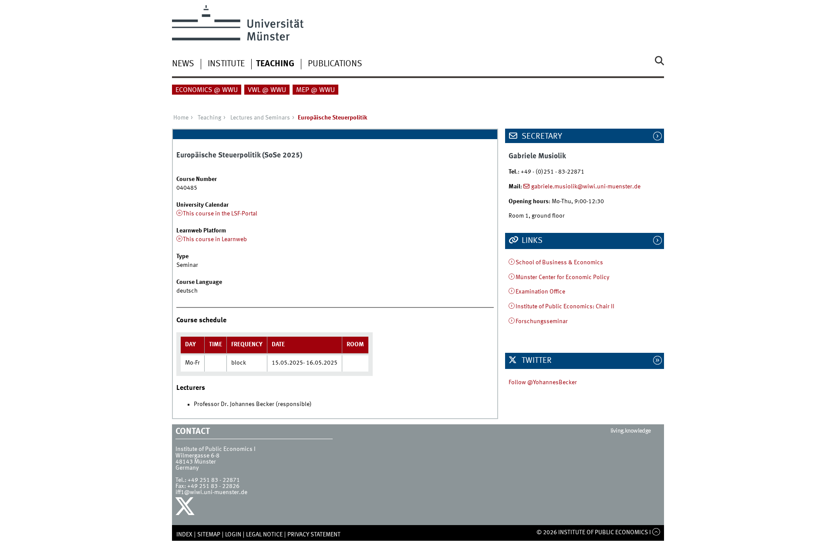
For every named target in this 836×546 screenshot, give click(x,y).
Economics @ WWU (206, 90)
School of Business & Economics (559, 262)
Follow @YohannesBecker (543, 382)
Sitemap (208, 535)
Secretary (541, 136)
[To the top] (656, 532)
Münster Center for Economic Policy (562, 277)
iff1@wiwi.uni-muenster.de (211, 492)
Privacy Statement (313, 535)
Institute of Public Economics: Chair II (565, 307)
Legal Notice (264, 535)
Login (233, 535)
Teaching (275, 64)
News (183, 64)
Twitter (536, 361)
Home (181, 118)
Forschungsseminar (542, 321)
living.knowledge (630, 431)
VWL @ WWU (267, 90)
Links (531, 241)
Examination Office (540, 292)
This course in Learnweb (215, 239)
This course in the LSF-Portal (220, 214)
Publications (335, 64)
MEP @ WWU (315, 90)
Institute (226, 64)
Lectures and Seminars (260, 118)
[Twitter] (186, 508)
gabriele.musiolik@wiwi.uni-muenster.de (585, 187)
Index (184, 535)
